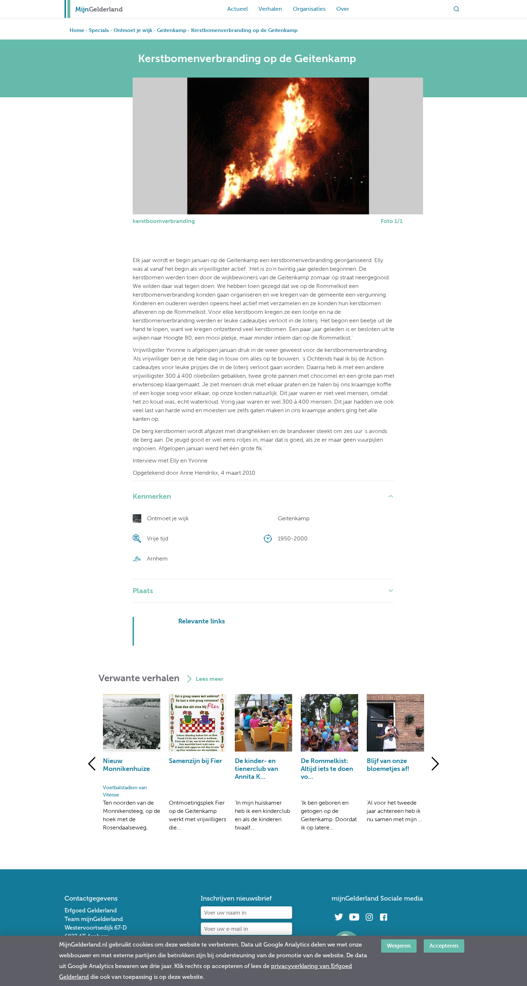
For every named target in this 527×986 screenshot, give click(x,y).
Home (77, 30)
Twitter (339, 917)
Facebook (383, 917)
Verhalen (270, 8)
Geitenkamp (171, 30)
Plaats (143, 590)
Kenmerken (152, 496)
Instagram (369, 917)
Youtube (354, 917)
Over (342, 8)
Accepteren (444, 945)
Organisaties (309, 8)
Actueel (237, 8)
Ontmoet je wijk (133, 30)
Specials (99, 30)
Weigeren (399, 945)
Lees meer (209, 678)
